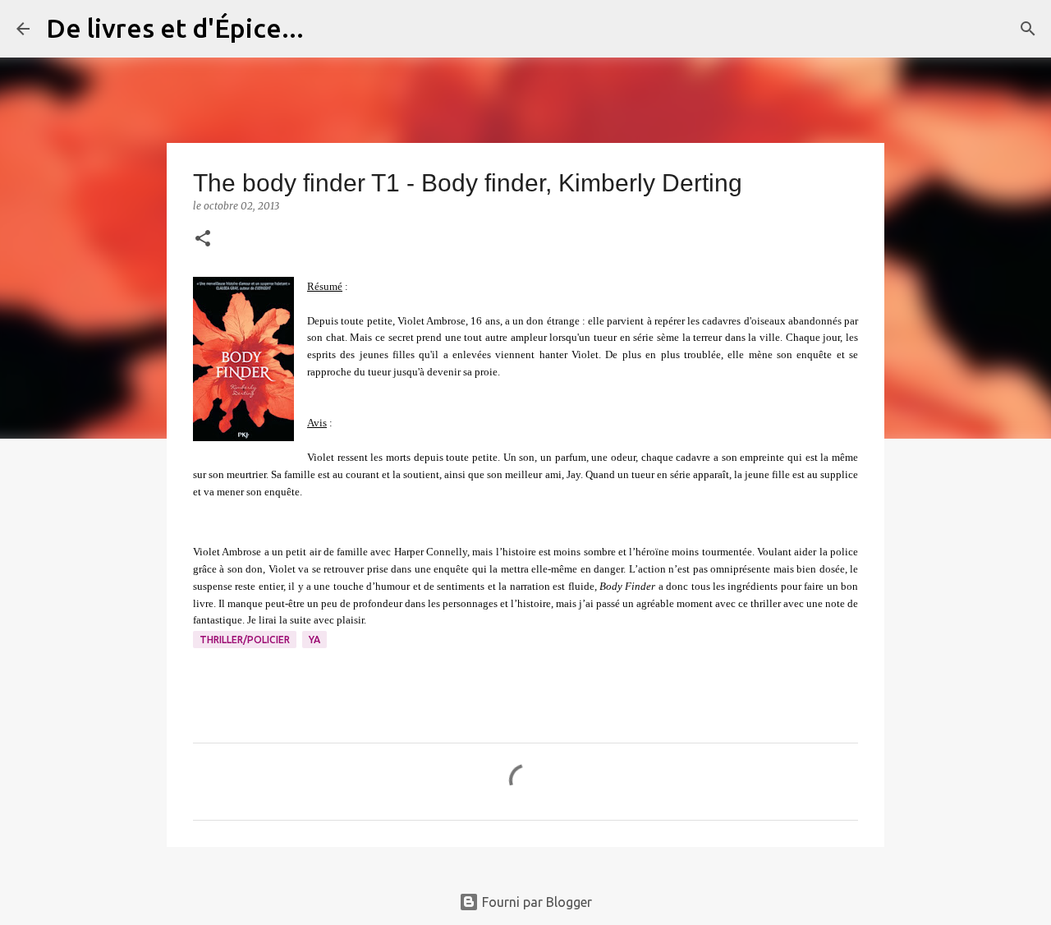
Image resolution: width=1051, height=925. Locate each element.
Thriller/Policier (245, 639)
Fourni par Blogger (535, 902)
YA (314, 639)
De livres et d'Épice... (175, 28)
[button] (203, 239)
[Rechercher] (327, 28)
